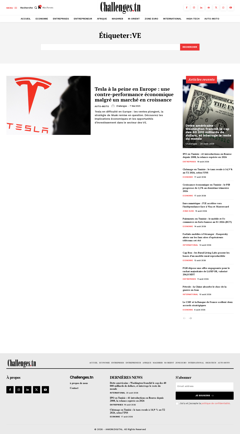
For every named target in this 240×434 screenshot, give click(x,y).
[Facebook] (187, 7)
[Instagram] (194, 7)
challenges (121, 106)
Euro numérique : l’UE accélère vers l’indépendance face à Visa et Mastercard (206, 205)
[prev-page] (185, 318)
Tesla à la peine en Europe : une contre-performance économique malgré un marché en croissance (134, 94)
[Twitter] (216, 7)
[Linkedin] (201, 7)
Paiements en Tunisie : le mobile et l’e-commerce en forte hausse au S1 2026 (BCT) (207, 220)
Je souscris (202, 395)
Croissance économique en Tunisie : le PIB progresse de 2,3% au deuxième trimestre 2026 (206, 188)
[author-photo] (113, 106)
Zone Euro (188, 211)
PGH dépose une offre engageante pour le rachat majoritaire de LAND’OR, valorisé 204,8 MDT (206, 271)
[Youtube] (231, 7)
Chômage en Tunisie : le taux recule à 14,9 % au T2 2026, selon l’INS (207, 171)
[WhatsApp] (223, 7)
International (190, 245)
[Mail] (209, 7)
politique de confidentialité (215, 403)
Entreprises (189, 162)
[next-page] (190, 318)
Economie (188, 177)
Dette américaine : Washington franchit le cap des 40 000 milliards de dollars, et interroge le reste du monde (208, 132)
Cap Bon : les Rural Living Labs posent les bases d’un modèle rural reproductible (206, 254)
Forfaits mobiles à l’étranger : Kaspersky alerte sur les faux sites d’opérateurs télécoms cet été (205, 237)
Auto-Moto (102, 106)
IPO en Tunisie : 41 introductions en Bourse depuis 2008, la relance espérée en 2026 (207, 155)
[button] (29, 7)
